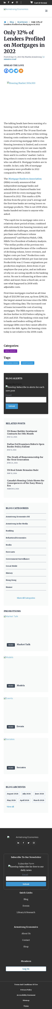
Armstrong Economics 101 (18, 517)
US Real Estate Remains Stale (22, 470)
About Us (26, 933)
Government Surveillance (18, 559)
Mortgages (27, 363)
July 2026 (27, 794)
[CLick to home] (6, 22)
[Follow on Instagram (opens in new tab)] (17, 2)
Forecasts (10, 552)
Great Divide (11, 566)
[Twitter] (11, 71)
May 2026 (11, 800)
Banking (10, 531)
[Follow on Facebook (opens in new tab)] (8, 2)
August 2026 (12, 794)
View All (10, 807)
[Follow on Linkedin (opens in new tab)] (5, 2)
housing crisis (11, 363)
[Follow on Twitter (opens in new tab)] (13, 2)
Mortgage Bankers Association (25, 179)
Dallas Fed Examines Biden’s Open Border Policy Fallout (25, 445)
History (9, 573)
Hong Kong (11, 580)
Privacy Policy (26, 990)
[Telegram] (16, 71)
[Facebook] (6, 71)
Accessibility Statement (26, 995)
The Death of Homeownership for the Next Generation (25, 458)
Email (9, 395)
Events (26, 906)
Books (9, 545)
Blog (12, 22)
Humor (9, 587)
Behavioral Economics (16, 538)
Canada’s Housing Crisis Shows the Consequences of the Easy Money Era (25, 483)
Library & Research (26, 912)
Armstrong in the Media (17, 524)
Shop (26, 946)
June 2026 (39, 794)
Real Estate (22, 22)
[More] (21, 71)
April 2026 (24, 800)
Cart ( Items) (40, 3)
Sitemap (26, 1000)
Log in (26, 969)
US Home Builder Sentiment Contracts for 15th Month (22, 432)
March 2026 (38, 800)
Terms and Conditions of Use (26, 984)
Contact (26, 940)
